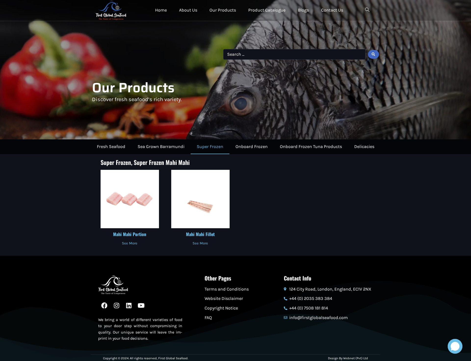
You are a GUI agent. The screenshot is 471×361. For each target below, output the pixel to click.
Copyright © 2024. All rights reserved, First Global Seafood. (145, 358)
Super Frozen (210, 146)
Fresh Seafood (111, 146)
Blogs (303, 10)
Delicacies (364, 146)
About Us (188, 10)
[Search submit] (373, 54)
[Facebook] (104, 305)
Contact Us (332, 10)
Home (161, 10)
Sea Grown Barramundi (161, 146)
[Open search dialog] (367, 10)
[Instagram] (116, 305)
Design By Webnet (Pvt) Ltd (348, 358)
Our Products (222, 10)
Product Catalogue (267, 10)
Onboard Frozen (252, 146)
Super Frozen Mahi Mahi (162, 162)
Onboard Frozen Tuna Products (311, 146)
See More (129, 243)
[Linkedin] (129, 305)
